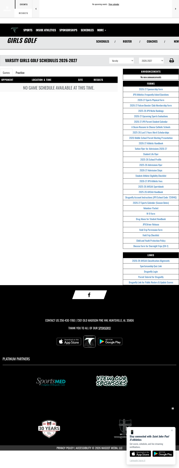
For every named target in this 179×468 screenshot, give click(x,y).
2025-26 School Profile (150, 159)
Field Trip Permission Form (151, 230)
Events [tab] (24, 4)
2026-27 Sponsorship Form (151, 89)
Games (6, 72)
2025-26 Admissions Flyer (150, 165)
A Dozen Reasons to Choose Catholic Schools (150, 127)
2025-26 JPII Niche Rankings (151, 111)
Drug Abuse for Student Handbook (151, 219)
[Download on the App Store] (140, 454)
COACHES (152, 41)
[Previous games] (35, 8)
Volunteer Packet (150, 208)
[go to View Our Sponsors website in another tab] (120, 382)
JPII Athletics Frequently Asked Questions (151, 94)
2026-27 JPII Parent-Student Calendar (151, 121)
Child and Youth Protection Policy (150, 240)
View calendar (114, 4)
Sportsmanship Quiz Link (151, 266)
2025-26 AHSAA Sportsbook (151, 186)
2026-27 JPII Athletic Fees (150, 181)
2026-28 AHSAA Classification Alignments (151, 260)
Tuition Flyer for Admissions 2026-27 (151, 148)
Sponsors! (104, 328)
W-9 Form (150, 213)
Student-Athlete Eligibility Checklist (150, 175)
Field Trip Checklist (151, 235)
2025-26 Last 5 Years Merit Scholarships (151, 132)
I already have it (137, 460)
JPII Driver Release (151, 224)
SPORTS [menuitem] (27, 30)
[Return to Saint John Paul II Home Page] (14, 28)
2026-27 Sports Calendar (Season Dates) (151, 203)
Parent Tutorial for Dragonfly (150, 277)
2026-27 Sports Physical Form (151, 100)
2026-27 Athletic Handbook (151, 143)
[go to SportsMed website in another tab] (59, 382)
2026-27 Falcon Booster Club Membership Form (151, 105)
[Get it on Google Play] (163, 454)
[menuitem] (68, 30)
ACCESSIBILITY (83, 448)
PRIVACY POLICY (65, 448)
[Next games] (175, 8)
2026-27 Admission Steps (151, 170)
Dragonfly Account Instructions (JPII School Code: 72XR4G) (151, 197)
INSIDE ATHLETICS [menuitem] (46, 30)
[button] (171, 60)
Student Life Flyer (151, 154)
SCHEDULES (102, 41)
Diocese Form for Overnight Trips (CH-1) (150, 246)
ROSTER (127, 41)
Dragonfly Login (151, 271)
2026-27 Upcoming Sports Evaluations (151, 116)
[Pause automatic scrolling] (172, 408)
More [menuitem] (100, 30)
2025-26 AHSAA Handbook (151, 192)
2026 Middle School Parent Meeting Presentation (151, 138)
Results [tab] (23, 13)
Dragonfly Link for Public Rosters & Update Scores (151, 282)
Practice (20, 72)
